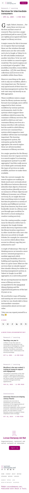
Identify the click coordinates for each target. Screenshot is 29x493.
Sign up (24, 3)
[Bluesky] (8, 469)
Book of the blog (6, 482)
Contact (8, 474)
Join (13, 480)
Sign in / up (14, 448)
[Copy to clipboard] (26, 324)
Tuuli (24, 488)
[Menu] (2, 3)
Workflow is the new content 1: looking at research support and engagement (14, 369)
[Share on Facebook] (12, 324)
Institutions (8, 393)
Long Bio (16, 476)
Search (3, 480)
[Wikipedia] (16, 469)
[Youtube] (13, 469)
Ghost (17, 488)
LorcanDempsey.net (14, 486)
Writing (19, 474)
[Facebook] (2, 469)
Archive (10, 476)
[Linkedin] (10, 469)
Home (2, 474)
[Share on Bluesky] (8, 324)
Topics (9, 480)
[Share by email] (21, 324)
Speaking (4, 476)
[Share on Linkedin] (17, 324)
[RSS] (5, 469)
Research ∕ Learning (9, 8)
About (13, 474)
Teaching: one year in (10, 340)
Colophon (16, 482)
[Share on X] (3, 324)
